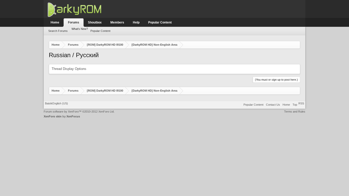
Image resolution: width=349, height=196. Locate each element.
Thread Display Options (69, 69)
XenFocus (73, 116)
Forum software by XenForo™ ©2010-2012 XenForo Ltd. (79, 111)
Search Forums (58, 30)
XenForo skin (53, 116)
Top (295, 104)
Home (55, 22)
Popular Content (100, 30)
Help (136, 22)
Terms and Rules (294, 111)
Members (117, 22)
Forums (73, 22)
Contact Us (273, 104)
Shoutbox (95, 22)
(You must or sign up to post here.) (276, 79)
